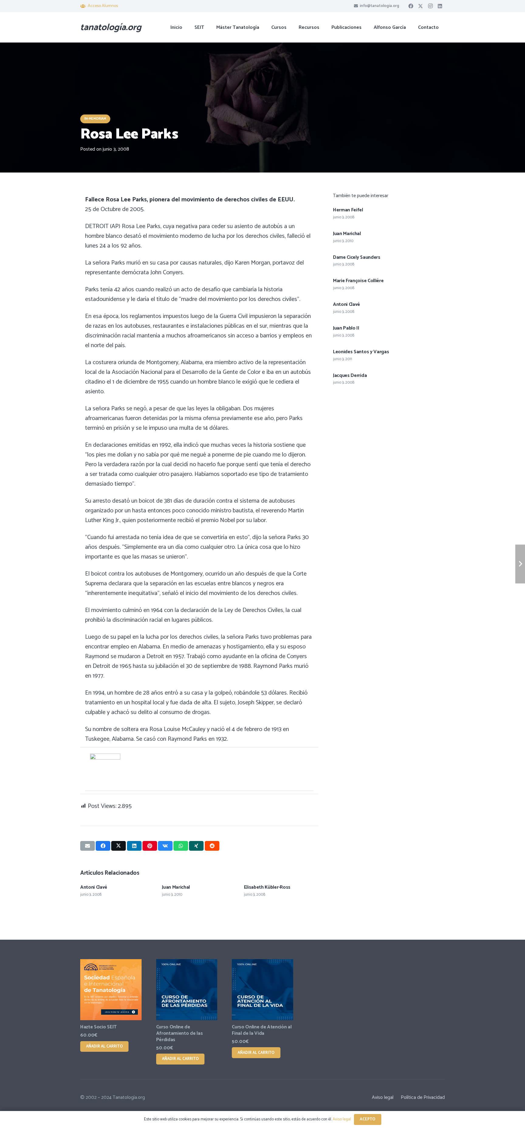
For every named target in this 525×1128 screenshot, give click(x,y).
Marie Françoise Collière (358, 281)
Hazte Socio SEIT (98, 1027)
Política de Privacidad (423, 1097)
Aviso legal (382, 1097)
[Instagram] (430, 6)
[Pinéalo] (149, 846)
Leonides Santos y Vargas (361, 352)
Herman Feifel (348, 210)
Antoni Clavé (93, 887)
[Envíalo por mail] (87, 846)
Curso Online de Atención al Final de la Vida (261, 1030)
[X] (420, 6)
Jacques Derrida (350, 375)
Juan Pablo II (346, 328)
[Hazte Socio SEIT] (111, 989)
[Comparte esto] (103, 846)
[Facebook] (411, 6)
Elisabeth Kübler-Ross (267, 887)
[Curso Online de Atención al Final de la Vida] (262, 989)
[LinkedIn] (440, 6)
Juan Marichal (176, 887)
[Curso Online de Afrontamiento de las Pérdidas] (187, 989)
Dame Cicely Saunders (356, 257)
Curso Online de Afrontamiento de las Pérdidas (179, 1033)
